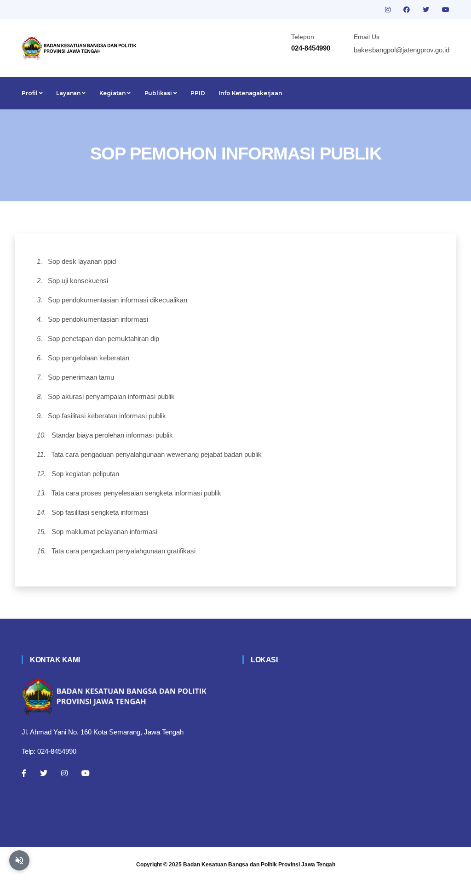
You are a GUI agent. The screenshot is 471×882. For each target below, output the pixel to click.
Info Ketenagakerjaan (250, 93)
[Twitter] (43, 773)
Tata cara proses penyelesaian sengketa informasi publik (136, 493)
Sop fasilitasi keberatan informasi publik (107, 416)
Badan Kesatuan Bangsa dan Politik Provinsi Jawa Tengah (259, 864)
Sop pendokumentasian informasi (98, 319)
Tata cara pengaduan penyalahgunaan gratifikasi (123, 551)
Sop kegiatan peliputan (85, 474)
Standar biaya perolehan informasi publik (112, 435)
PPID (197, 93)
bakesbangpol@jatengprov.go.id (401, 50)
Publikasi (158, 93)
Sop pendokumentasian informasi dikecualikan (117, 300)
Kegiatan (113, 93)
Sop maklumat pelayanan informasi (104, 531)
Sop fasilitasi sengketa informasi (100, 512)
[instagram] (388, 9)
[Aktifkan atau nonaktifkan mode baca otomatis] (19, 860)
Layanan (68, 93)
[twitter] (427, 9)
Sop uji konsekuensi (78, 281)
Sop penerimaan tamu (81, 377)
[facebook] (407, 9)
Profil (30, 93)
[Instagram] (64, 773)
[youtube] (446, 9)
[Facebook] (24, 773)
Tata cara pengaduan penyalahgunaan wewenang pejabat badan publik (156, 454)
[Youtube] (85, 773)
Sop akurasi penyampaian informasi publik (111, 396)
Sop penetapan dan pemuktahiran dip (103, 338)
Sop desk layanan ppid (82, 261)
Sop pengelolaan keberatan (88, 358)
